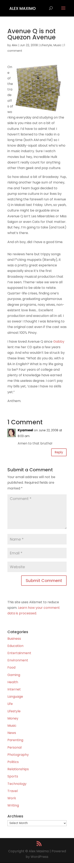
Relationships (18, 769)
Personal (14, 747)
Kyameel (25, 430)
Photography (18, 754)
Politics (13, 762)
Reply (59, 452)
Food (11, 667)
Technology (17, 783)
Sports (12, 776)
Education (15, 645)
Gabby (58, 341)
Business (14, 638)
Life (10, 703)
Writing (13, 805)
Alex (14, 45)
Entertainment (19, 653)
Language (15, 696)
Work (11, 798)
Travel (12, 791)
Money (12, 718)
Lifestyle (46, 45)
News (11, 732)
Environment (17, 660)
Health (12, 682)
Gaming (13, 675)
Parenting (15, 740)
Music (57, 45)
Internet (14, 689)
